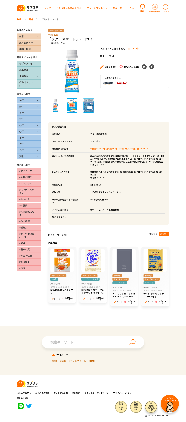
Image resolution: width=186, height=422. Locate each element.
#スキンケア (25, 183)
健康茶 (54, 279)
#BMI (91, 361)
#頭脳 (22, 268)
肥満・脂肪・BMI (56, 31)
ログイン (165, 11)
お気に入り (69, 299)
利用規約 (76, 393)
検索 (142, 11)
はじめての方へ (24, 393)
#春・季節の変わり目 (26, 235)
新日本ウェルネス (150, 287)
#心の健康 (24, 221)
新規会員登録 (155, 11)
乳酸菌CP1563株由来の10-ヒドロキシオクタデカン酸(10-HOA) (119, 149)
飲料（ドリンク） (98, 210)
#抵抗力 (23, 227)
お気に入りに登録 (131, 67)
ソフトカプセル (120, 283)
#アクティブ (25, 171)
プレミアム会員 (61, 393)
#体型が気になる (26, 213)
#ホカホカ (24, 199)
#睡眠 (63, 361)
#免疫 (54, 361)
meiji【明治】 (87, 284)
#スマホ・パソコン (26, 191)
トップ (47, 8)
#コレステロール (77, 361)
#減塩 (22, 243)
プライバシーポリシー (123, 393)
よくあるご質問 (42, 393)
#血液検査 (24, 262)
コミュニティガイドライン (97, 393)
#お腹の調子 (25, 177)
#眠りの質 (24, 249)
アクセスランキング (97, 8)
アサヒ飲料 (53, 35)
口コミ (57, 299)
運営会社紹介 (23, 398)
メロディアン (55, 284)
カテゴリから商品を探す (68, 8)
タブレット (149, 283)
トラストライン (118, 287)
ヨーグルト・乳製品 (90, 279)
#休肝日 (23, 205)
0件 (133, 48)
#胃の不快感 (25, 256)
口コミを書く (111, 67)
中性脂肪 (117, 276)
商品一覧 (117, 8)
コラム (130, 8)
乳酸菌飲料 (114, 210)
